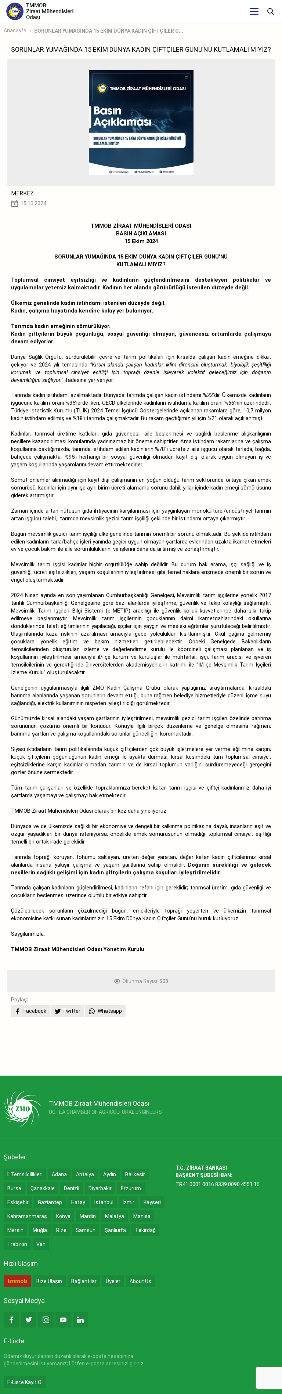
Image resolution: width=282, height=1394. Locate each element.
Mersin (15, 1230)
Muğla (40, 1230)
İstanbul (103, 1202)
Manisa (142, 1216)
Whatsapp (109, 1011)
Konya (63, 1216)
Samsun (85, 1230)
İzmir (128, 1202)
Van (41, 1244)
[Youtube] (63, 1320)
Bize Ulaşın (49, 1281)
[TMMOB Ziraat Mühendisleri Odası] (22, 1108)
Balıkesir (135, 1174)
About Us (140, 1281)
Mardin (88, 1216)
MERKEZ (22, 193)
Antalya (85, 1174)
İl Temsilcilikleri (25, 1174)
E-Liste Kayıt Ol (25, 1382)
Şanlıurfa (115, 1230)
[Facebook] (11, 1320)
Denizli (71, 1188)
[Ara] (270, 11)
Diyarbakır (100, 1188)
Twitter (71, 1011)
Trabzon (17, 1244)
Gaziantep (50, 1202)
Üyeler (113, 1281)
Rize (61, 1230)
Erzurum (131, 1188)
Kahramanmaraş (27, 1216)
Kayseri (152, 1202)
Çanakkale (42, 1188)
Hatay (78, 1202)
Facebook (34, 1011)
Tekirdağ (145, 1230)
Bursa (14, 1188)
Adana (59, 1174)
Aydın (109, 1174)
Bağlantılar (84, 1281)
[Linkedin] (80, 1320)
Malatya (114, 1216)
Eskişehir (18, 1202)
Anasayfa (15, 30)
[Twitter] (28, 1320)
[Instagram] (46, 1320)
